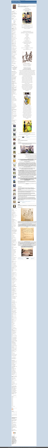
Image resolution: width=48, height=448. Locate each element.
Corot (14, 441)
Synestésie (13, 326)
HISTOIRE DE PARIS (13, 250)
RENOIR (13, 441)
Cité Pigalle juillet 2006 (14, 183)
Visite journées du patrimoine (14, 355)
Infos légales (13, 256)
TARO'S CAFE (13, 118)
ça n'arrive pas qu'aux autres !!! (14, 229)
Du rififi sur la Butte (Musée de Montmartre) (22, 140)
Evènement (13, 246)
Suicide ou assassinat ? (14, 325)
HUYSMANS (15, 440)
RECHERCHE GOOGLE (14, 26)
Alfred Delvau (14, 439)
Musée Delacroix (13, 108)
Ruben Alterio (13, 117)
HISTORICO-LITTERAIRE (14, 255)
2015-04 (12, 405)
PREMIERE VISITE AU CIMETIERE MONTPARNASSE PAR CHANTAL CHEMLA (14, 137)
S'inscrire (14, 20)
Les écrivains (13, 287)
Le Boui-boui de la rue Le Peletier (14, 266)
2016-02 (12, 398)
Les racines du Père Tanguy (14, 105)
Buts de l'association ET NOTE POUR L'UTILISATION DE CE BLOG (14, 14)
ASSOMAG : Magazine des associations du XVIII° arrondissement (14, 81)
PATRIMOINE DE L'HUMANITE (14, 312)
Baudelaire (13, 442)
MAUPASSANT (13, 438)
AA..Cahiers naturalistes (14, 32)
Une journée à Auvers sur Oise (14, 208)
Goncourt (13, 440)
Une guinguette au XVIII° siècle (14, 348)
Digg (29, 137)
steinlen (25, 136)
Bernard (12, 388)
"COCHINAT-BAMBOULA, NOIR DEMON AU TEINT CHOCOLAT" (14, 367)
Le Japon (12, 271)
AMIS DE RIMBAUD (13, 74)
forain (27, 136)
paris (12, 439)
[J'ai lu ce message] (47, 447)
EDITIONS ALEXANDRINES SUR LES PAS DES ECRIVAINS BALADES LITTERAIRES (14, 90)
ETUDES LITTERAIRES (14, 245)
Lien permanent (32, 136)
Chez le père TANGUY (13, 232)
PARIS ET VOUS (13, 381)
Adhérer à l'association (13, 12)
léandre (26, 136)
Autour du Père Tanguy (16, 1)
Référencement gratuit (22, 0)
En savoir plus (34, 447)
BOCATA (14, 141)
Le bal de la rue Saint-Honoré (14, 265)
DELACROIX (13, 443)
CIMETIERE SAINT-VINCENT (14, 154)
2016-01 (12, 399)
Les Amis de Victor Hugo (14, 104)
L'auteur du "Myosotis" (13, 303)
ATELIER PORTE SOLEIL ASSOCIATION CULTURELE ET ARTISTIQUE (14, 83)
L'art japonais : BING (13, 301)
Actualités (12, 218)
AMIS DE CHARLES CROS (14, 73)
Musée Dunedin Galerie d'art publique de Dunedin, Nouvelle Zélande (14, 110)
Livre (12, 299)
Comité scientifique (13, 15)
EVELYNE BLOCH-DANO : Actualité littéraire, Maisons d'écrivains (14, 43)
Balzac (15, 442)
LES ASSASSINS (13, 282)
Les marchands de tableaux (14, 291)
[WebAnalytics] (27, 0)
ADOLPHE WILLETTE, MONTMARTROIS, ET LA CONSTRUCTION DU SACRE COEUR (27, 205)
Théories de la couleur (13, 327)
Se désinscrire (15, 21)
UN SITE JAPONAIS (13, 121)
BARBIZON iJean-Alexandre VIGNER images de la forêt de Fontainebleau (14, 88)
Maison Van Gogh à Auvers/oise (14, 54)
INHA (12, 428)
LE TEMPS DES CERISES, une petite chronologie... (14, 393)
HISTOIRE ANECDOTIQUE (14, 249)
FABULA (12, 95)
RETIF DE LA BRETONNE (14, 116)
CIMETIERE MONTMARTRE (14, 233)
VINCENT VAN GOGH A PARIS (14, 354)
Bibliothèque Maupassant (14, 37)
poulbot (30, 136)
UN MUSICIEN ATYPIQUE (14, 339)
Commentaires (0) (21, 258)
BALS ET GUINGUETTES (14, 225)
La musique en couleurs (14, 264)
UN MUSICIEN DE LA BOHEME (14, 340)
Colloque (12, 234)
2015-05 (12, 404)
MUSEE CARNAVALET (13, 429)
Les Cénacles (13, 283)
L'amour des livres (13, 300)
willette (28, 136)
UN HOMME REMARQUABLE (14, 338)
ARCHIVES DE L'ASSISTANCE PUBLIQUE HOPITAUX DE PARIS (14, 420)
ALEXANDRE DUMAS (14, 437)
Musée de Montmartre (13, 55)
